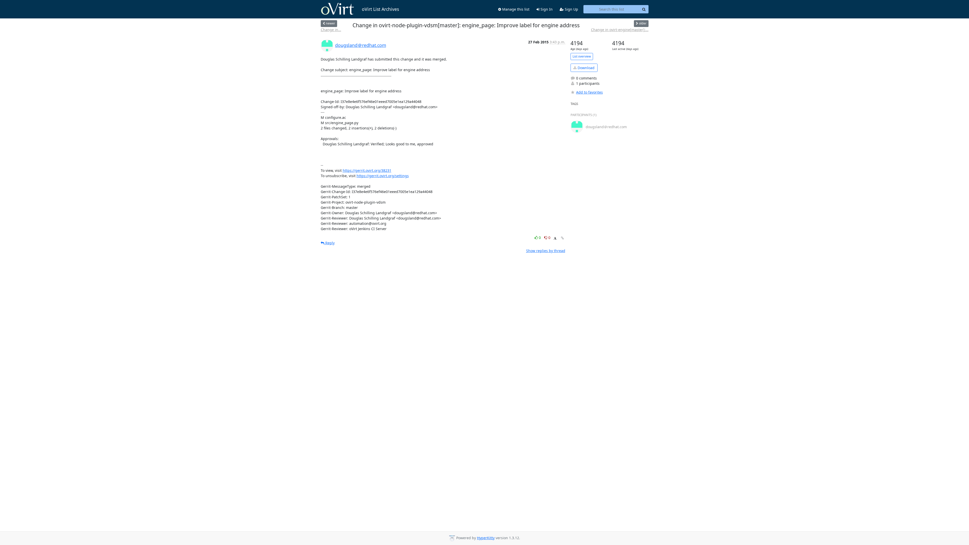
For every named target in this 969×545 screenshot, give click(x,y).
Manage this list (515, 9)
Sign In (546, 9)
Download (586, 67)
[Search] (644, 9)
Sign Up (571, 9)
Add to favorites (589, 92)
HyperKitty (486, 537)
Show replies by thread (545, 250)
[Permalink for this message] (562, 238)
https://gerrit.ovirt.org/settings (383, 175)
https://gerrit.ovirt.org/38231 (367, 170)
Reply (329, 242)
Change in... (331, 29)
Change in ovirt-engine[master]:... (620, 29)
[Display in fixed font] (555, 238)
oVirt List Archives (380, 9)
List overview (582, 56)
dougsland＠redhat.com (360, 45)
